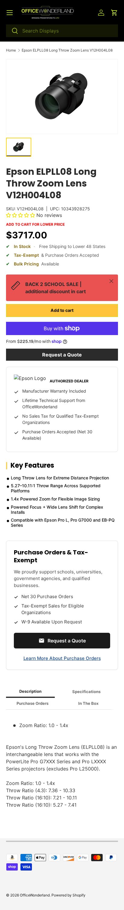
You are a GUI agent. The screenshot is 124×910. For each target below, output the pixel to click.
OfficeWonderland (35, 895)
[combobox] (62, 30)
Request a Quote (62, 355)
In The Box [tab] (88, 703)
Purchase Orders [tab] (32, 703)
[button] (114, 12)
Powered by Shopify (68, 895)
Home (11, 50)
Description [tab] (30, 691)
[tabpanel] (62, 761)
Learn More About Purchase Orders (62, 658)
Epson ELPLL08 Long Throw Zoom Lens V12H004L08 (67, 50)
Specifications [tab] (86, 691)
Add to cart (62, 310)
